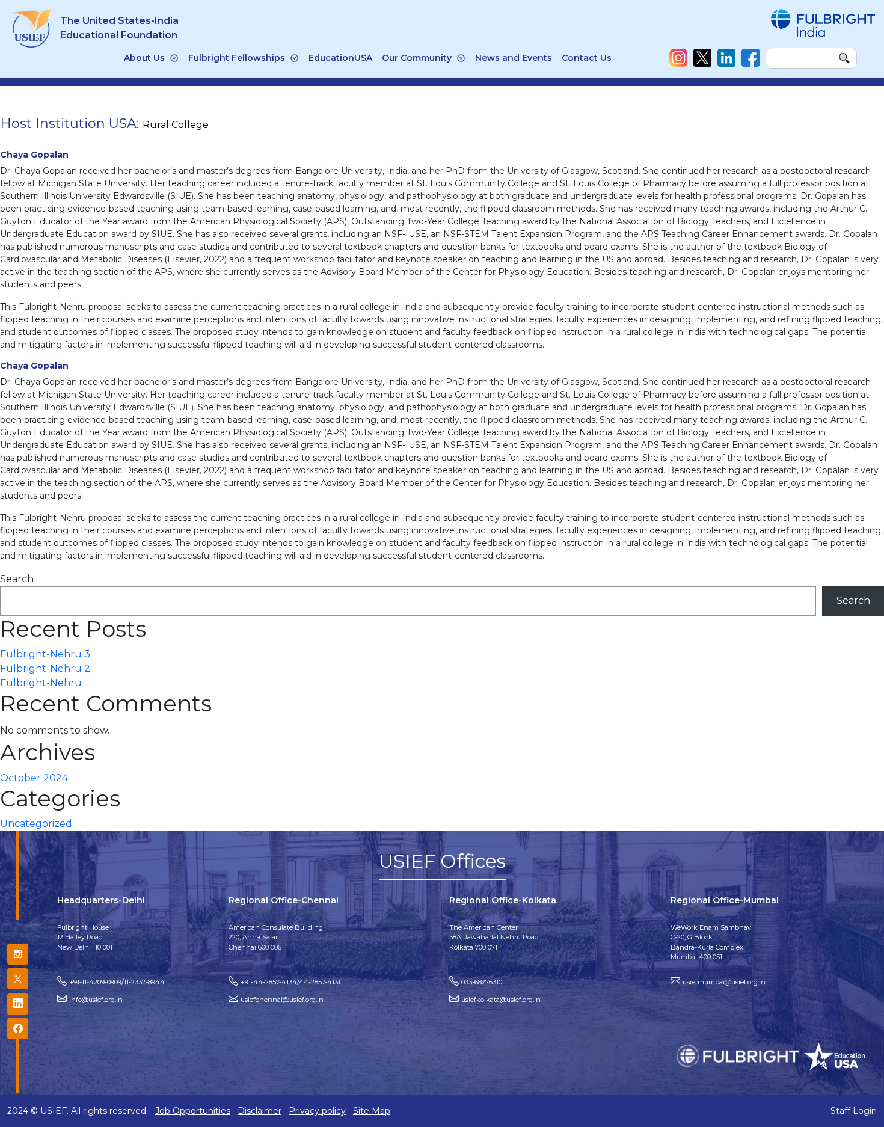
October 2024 (34, 778)
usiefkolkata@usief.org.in (501, 999)
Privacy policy (317, 1110)
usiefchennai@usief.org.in (282, 999)
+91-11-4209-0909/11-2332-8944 (117, 982)
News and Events (513, 57)
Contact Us (587, 57)
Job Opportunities (192, 1110)
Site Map (371, 1110)
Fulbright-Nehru (41, 683)
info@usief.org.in (96, 999)
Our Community (417, 57)
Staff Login (853, 1110)
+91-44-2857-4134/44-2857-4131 (290, 982)
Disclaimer (259, 1110)
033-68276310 (481, 982)
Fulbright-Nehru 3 (45, 654)
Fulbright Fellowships (236, 57)
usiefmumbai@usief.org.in (724, 982)
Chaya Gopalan (34, 154)
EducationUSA (340, 57)
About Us (144, 57)
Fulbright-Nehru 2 (45, 668)
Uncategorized (36, 823)
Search (17, 579)
